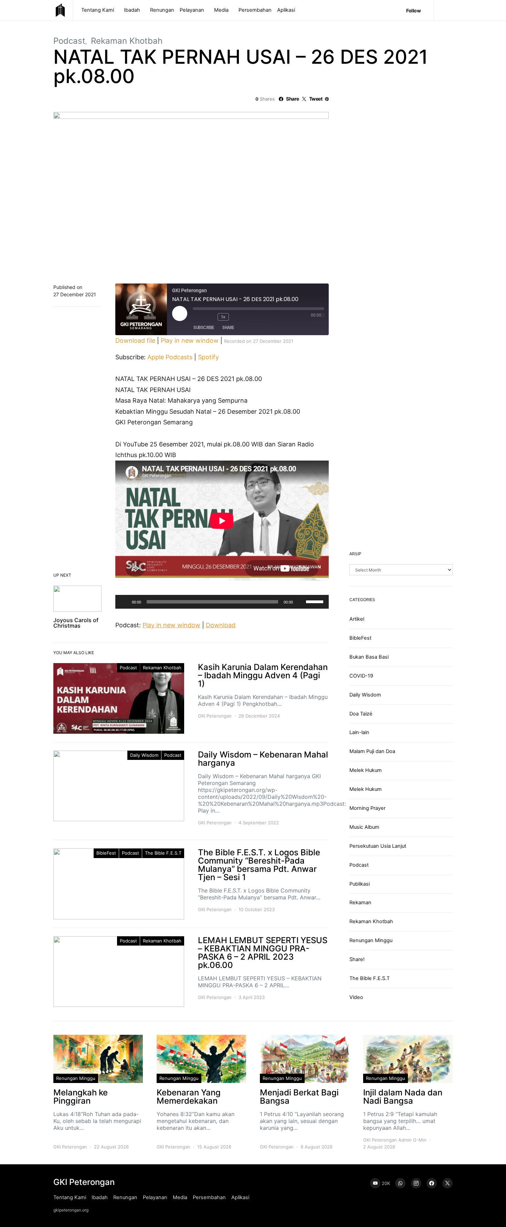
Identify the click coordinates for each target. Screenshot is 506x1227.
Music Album (364, 827)
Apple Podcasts (169, 357)
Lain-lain (359, 732)
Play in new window (190, 340)
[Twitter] (447, 1183)
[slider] (315, 601)
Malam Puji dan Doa (372, 751)
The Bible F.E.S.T (163, 853)
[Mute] (300, 601)
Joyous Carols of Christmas (75, 623)
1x (223, 316)
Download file (135, 340)
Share (228, 327)
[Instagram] (416, 1183)
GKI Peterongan (215, 716)
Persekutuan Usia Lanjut (377, 846)
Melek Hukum (365, 770)
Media (221, 10)
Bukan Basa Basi (369, 657)
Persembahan (255, 10)
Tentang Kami (97, 10)
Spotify (208, 357)
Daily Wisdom (144, 755)
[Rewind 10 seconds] (210, 316)
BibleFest (106, 853)
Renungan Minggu (370, 940)
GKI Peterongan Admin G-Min (394, 1140)
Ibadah (132, 10)
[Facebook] (431, 1183)
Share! (357, 959)
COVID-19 (361, 676)
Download (220, 625)
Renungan (162, 10)
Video (356, 997)
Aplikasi (286, 10)
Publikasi (359, 884)
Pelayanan (192, 10)
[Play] (124, 601)
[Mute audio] (198, 317)
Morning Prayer (367, 808)
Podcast (69, 41)
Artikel (356, 619)
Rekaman (360, 902)
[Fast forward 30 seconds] (237, 316)
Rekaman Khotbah (126, 41)
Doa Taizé (360, 714)
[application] (222, 602)
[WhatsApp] (400, 1183)
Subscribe (203, 327)
